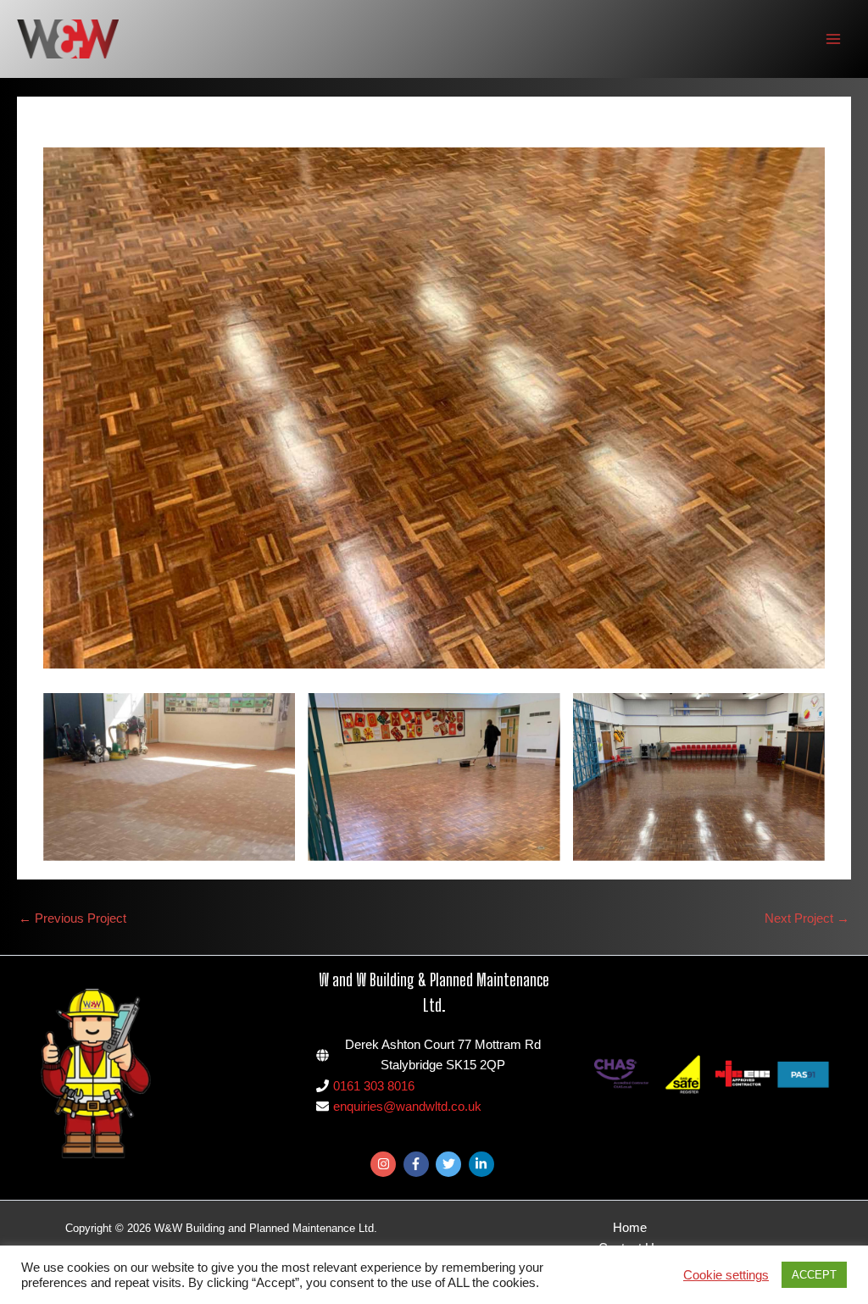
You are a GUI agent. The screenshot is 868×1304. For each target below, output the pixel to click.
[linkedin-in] (483, 1164)
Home (630, 1228)
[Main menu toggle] (833, 39)
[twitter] (450, 1164)
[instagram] (385, 1164)
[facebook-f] (418, 1164)
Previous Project (72, 918)
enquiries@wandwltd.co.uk (407, 1106)
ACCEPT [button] (814, 1274)
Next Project (807, 918)
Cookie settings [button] (726, 1275)
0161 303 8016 (374, 1086)
